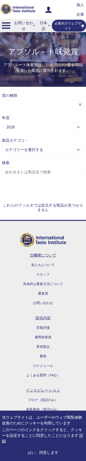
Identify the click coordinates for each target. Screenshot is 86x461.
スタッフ (43, 274)
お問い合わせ (23, 25)
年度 (6, 117)
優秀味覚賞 (43, 337)
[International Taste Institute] (18, 9)
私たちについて (43, 264)
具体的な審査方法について (43, 283)
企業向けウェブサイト (67, 25)
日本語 (43, 25)
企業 (80, 14)
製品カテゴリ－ (15, 140)
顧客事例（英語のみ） (43, 409)
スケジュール (43, 365)
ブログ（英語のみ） (43, 400)
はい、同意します (43, 452)
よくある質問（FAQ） (43, 375)
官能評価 (43, 327)
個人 (80, 4)
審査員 (43, 293)
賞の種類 (9, 95)
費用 (43, 356)
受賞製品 (43, 346)
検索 (6, 162)
